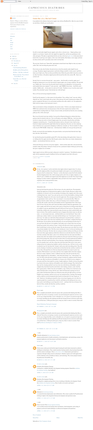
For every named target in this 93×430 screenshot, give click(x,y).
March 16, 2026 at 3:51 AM (46, 360)
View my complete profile (18, 29)
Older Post (80, 417)
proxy (11, 44)
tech (11, 46)
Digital (38, 290)
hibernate (12, 36)
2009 (13, 56)
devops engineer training (53, 404)
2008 (13, 58)
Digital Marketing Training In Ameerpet (47, 304)
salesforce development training (47, 383)
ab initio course (41, 364)
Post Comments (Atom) (45, 421)
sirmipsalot (39, 166)
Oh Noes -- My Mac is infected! (20, 72)
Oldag (14, 18)
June (15, 83)
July (15, 65)
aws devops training (48, 392)
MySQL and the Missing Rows (20, 70)
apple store (70, 56)
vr (37, 333)
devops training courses (54, 335)
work (11, 48)
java (11, 38)
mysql (11, 42)
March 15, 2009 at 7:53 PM (46, 286)
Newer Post (35, 417)
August (15, 63)
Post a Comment (37, 415)
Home (58, 417)
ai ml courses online (60, 352)
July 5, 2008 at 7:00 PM (45, 183)
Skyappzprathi (40, 310)
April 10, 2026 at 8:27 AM (45, 385)
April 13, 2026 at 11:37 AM (46, 398)
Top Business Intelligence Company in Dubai (50, 322)
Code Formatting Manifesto (20, 67)
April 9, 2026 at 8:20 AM (45, 372)
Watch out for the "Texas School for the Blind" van (21, 75)
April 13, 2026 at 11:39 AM (46, 411)
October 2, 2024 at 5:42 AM (46, 306)
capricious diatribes (47, 7)
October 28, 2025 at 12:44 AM (47, 328)
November (16, 61)
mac (39, 157)
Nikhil (38, 345)
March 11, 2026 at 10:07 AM (46, 341)
